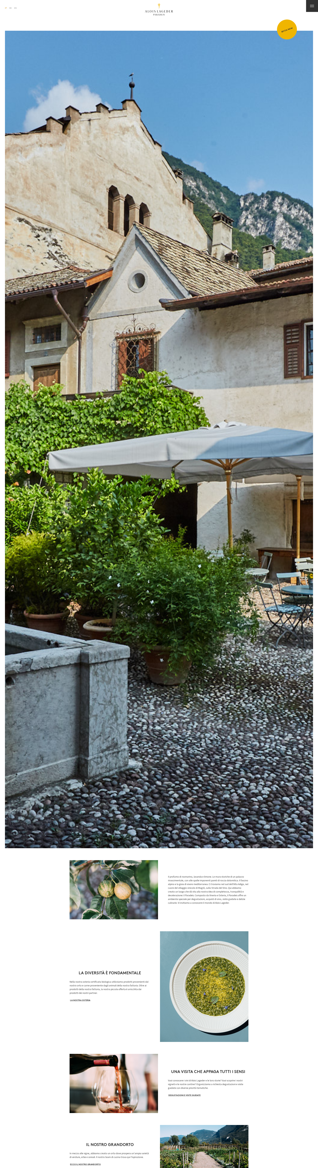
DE (10, 8)
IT (6, 8)
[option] (10, 8)
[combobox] (6, 8)
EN (15, 8)
